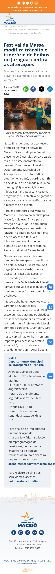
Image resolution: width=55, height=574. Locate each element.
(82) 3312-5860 (32, 548)
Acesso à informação (33, 10)
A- (50, 376)
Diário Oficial (41, 7)
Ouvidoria (28, 7)
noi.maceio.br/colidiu (23, 481)
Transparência (14, 7)
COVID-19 (17, 10)
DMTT (12, 358)
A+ (50, 341)
